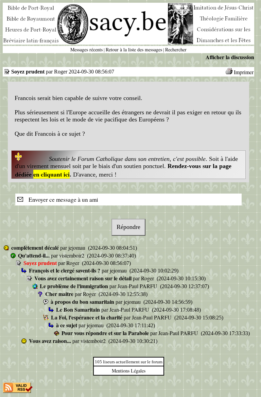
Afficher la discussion (230, 57)
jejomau (77, 247)
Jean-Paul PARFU (138, 286)
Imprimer (244, 72)
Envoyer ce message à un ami (61, 199)
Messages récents (86, 49)
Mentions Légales (128, 370)
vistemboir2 (72, 255)
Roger (73, 262)
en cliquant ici (51, 174)
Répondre (128, 227)
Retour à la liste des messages (134, 49)
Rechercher (176, 49)
